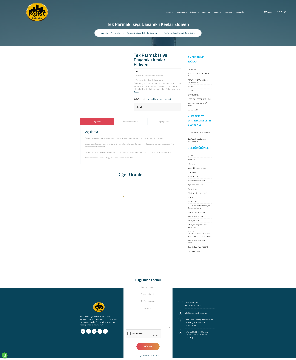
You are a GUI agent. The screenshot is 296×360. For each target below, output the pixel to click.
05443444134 (275, 12)
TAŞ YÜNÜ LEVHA (194, 251)
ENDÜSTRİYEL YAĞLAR (196, 59)
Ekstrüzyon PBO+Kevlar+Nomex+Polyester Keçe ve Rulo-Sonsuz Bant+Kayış (199, 233)
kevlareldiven (153, 99)
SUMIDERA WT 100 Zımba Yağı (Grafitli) (198, 74)
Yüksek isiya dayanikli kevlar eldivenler (142, 33)
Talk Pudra (191, 164)
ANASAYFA (169, 12)
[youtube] (105, 331)
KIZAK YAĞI (191, 86)
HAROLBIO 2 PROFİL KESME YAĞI (199, 99)
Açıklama (97, 121)
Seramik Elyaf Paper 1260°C (198, 247)
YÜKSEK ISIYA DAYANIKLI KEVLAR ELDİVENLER (199, 120)
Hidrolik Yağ (192, 69)
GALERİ (216, 12)
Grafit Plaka (192, 172)
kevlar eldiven (168, 99)
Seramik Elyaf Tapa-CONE (197, 212)
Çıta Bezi (191, 155)
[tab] (97, 121)
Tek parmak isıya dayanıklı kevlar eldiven (179, 33)
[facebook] (83, 331)
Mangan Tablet (193, 201)
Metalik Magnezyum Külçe (197, 168)
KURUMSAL (181, 12)
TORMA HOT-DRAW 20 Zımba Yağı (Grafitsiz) (198, 81)
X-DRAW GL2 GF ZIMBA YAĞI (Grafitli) (197, 104)
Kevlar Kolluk (192, 189)
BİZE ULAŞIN (240, 12)
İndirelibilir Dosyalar (130, 121)
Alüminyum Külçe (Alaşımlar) (197, 193)
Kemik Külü (191, 159)
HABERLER (228, 12)
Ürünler (117, 33)
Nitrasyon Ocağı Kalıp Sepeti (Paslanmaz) (198, 225)
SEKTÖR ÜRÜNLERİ (199, 148)
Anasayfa (104, 33)
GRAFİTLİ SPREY (193, 95)
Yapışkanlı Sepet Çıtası (195, 184)
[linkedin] (99, 331)
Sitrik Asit (191, 197)
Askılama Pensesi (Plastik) (197, 180)
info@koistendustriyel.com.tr (196, 313)
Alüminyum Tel (193, 176)
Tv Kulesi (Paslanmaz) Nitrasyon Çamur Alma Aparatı (199, 206)
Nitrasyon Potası (193, 220)
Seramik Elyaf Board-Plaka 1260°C (197, 241)
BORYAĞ (191, 90)
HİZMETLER (206, 12)
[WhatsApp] (5, 355)
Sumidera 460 (193, 110)
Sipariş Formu (164, 121)
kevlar (160, 99)
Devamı (137, 91)
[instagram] (94, 331)
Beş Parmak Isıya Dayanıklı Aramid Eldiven (197, 140)
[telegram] (88, 331)
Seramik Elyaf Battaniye (196, 216)
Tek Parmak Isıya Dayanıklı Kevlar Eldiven (199, 133)
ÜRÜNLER (193, 12)
